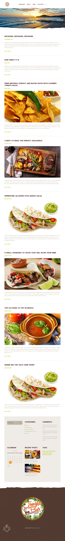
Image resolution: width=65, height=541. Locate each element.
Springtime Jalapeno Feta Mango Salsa (23, 196)
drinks (47, 451)
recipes (50, 453)
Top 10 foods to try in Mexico (18, 308)
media (51, 451)
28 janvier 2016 (7, 368)
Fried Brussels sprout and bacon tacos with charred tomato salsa (30, 84)
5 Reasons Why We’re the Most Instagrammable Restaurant (31, 474)
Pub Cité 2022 (28, 528)
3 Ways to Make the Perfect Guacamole (23, 141)
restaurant (45, 454)
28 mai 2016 (7, 63)
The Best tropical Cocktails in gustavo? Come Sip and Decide (50, 432)
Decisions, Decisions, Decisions (18, 36)
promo (44, 453)
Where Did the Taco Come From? (19, 365)
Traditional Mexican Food (31, 431)
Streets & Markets (29, 429)
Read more (7, 51)
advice (44, 451)
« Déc (8, 466)
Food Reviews (29, 427)
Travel (27, 433)
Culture (27, 425)
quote (47, 453)
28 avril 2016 (7, 88)
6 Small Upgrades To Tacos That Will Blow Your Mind (30, 253)
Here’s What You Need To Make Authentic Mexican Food (50, 427)
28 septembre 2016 (8, 39)
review (49, 454)
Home (27, 22)
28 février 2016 (7, 143)
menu (54, 451)
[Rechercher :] (14, 422)
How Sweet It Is (11, 60)
